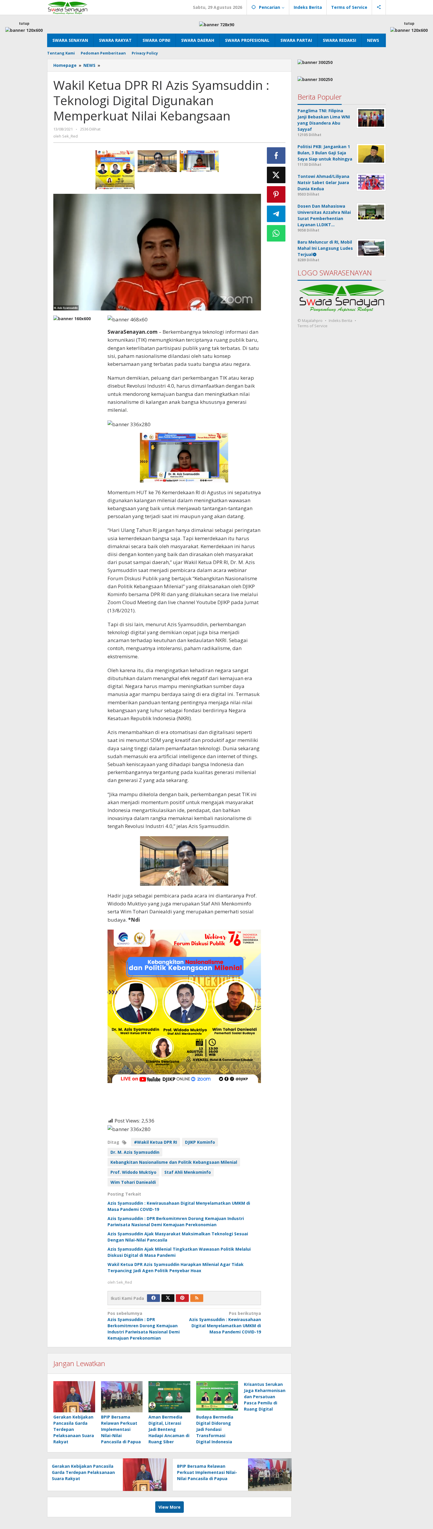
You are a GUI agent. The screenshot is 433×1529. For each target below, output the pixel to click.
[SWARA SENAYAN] (67, 7)
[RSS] (196, 1298)
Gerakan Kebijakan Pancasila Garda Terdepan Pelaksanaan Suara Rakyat (73, 1429)
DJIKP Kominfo (200, 1142)
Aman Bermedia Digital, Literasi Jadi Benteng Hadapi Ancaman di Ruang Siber (168, 1429)
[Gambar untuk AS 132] (157, 161)
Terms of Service (313, 326)
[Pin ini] (276, 194)
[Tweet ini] (276, 175)
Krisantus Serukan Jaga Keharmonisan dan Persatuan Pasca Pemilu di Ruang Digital (264, 1396)
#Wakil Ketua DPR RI (155, 1142)
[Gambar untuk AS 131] (199, 161)
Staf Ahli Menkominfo (187, 1172)
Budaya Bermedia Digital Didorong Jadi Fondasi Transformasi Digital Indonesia (214, 1429)
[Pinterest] (182, 1298)
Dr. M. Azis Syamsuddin (134, 1152)
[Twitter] (167, 1298)
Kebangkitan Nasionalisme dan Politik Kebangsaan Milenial (173, 1162)
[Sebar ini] (276, 155)
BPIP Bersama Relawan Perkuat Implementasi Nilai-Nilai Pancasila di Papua (121, 1429)
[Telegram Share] (276, 214)
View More (169, 1507)
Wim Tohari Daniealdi (133, 1182)
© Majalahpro (310, 320)
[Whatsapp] (276, 233)
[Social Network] (379, 7)
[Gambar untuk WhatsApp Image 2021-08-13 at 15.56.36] (115, 169)
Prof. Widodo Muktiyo (133, 1172)
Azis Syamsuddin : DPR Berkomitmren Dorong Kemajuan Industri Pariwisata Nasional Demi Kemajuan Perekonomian (144, 1325)
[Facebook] (153, 1298)
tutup (24, 23)
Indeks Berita (340, 320)
